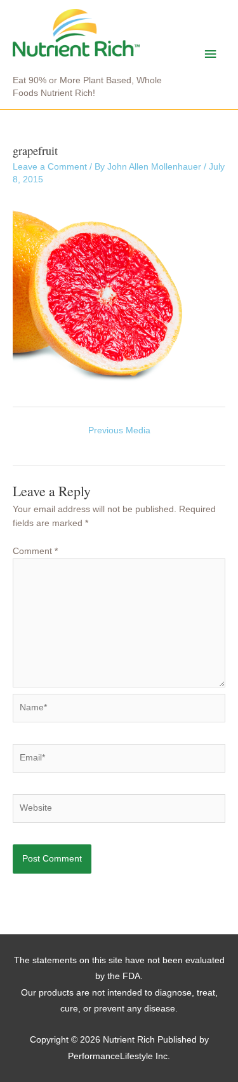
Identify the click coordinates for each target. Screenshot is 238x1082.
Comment (35, 551)
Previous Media (119, 430)
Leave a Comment (50, 167)
